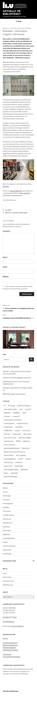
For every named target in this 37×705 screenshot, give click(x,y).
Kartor (14, 617)
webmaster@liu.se (17, 626)
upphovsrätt (8, 466)
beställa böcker (12, 212)
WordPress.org (8, 585)
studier (20, 459)
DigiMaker (16, 413)
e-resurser (16, 416)
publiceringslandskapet (12, 448)
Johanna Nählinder (16, 191)
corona (5, 492)
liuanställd (18, 427)
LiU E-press (26, 430)
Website (6, 277)
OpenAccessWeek (25, 438)
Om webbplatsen (8, 621)
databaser (7, 413)
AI (4, 406)
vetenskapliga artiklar (11, 469)
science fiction (9, 455)
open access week (10, 438)
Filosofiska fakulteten (10, 643)
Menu (19, 21)
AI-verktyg (11, 406)
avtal (20, 409)
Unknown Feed (9, 561)
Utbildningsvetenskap (10, 650)
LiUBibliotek (8, 430)
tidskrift (28, 459)
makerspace (17, 434)
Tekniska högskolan (9, 647)
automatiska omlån (10, 409)
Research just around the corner (14, 452)
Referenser (26, 448)
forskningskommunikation (13, 420)
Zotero (6, 473)
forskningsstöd (9, 423)
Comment (7, 231)
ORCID (18, 441)
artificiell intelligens (24, 406)
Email (5, 267)
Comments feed (8, 581)
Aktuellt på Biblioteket (12, 12)
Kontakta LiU (7, 617)
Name (5, 257)
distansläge (7, 496)
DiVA (24, 413)
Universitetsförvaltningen (11, 657)
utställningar (19, 466)
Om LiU (5, 638)
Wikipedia (24, 469)
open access (27, 434)
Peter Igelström (23, 28)
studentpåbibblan (10, 459)
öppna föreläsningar (10, 476)
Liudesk (17, 430)
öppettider (14, 473)
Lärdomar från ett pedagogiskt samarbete (17, 378)
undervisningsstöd (9, 546)
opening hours (9, 441)
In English (6, 507)
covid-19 (28, 409)
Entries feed (7, 577)
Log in (5, 573)
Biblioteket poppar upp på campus (14, 394)
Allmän (8, 210)
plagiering (26, 441)
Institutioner (7, 654)
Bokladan (6, 186)
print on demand (9, 445)
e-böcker (7, 416)
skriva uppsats (21, 455)
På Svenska (7, 530)
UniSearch (18, 462)
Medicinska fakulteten (10, 645)
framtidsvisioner (22, 423)
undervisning (8, 462)
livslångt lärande (8, 515)
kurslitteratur (8, 427)
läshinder (7, 434)
